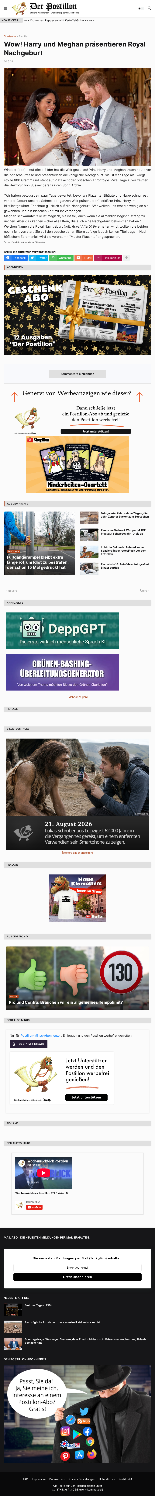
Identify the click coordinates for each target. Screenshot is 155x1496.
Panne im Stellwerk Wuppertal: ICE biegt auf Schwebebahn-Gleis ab (123, 532)
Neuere (12, 590)
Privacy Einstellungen (82, 1479)
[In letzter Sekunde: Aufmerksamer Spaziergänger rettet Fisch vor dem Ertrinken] (89, 552)
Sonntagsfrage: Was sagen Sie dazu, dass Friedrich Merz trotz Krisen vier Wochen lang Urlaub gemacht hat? (85, 1341)
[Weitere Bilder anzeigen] (77, 852)
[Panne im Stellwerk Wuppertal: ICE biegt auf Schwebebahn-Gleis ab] (89, 535)
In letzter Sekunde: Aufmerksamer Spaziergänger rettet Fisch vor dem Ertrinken (123, 551)
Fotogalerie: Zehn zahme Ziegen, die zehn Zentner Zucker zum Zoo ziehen (125, 515)
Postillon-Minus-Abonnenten (41, 1035)
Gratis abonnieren (77, 1277)
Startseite (10, 36)
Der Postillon (78, 1485)
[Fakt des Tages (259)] (13, 1310)
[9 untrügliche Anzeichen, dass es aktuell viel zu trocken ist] (13, 1327)
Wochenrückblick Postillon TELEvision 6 (41, 1193)
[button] (5, 8)
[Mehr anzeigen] (126, 258)
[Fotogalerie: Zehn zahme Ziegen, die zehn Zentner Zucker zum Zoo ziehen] (89, 518)
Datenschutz (57, 1479)
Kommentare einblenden (77, 374)
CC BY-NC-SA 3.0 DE (65, 1489)
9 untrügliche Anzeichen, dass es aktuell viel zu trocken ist (62, 1322)
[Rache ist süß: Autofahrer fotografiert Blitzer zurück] (89, 569)
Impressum (39, 1479)
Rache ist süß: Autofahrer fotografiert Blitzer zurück (125, 566)
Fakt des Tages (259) (38, 1305)
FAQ (25, 1479)
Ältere (143, 590)
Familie (23, 36)
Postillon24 (125, 1479)
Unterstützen (107, 1479)
